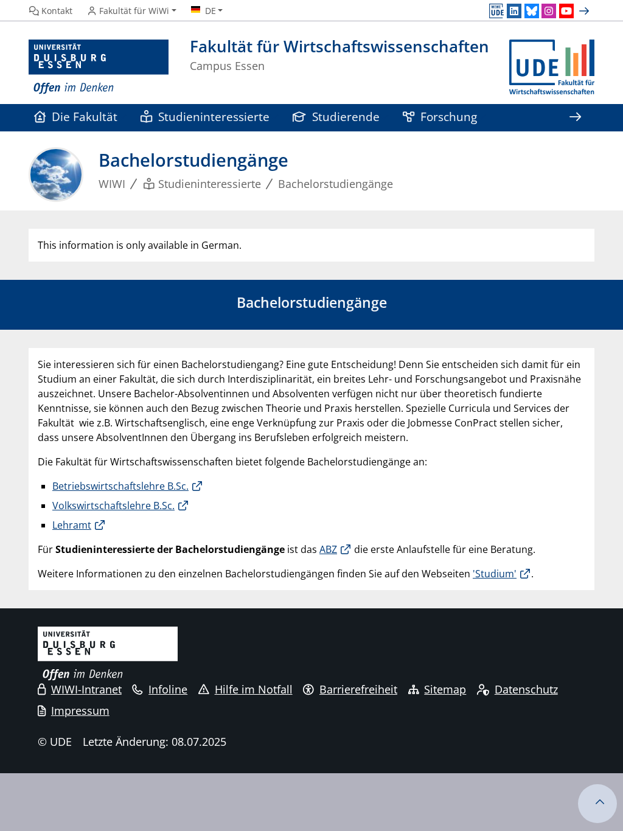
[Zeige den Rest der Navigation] (575, 117)
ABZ (328, 549)
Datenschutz (526, 689)
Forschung (448, 116)
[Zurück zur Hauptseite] (551, 67)
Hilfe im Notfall (254, 689)
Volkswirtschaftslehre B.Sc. (113, 505)
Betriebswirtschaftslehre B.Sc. (120, 486)
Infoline (167, 689)
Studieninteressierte (214, 116)
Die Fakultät (84, 116)
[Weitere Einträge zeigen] (585, 11)
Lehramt (71, 525)
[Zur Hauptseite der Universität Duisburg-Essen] (99, 67)
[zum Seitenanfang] (597, 803)
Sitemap (445, 689)
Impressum (80, 710)
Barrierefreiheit (358, 689)
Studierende (346, 116)
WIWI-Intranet (86, 689)
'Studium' (495, 573)
